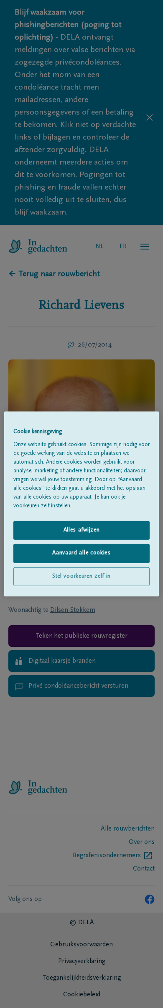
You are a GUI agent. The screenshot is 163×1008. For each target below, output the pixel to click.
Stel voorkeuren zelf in (81, 576)
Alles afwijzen (82, 530)
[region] (81, 504)
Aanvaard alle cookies (81, 553)
